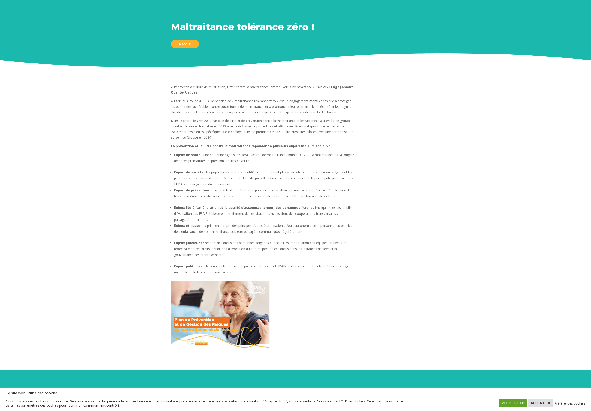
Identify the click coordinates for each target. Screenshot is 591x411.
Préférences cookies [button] (569, 403)
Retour (185, 44)
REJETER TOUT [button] (540, 403)
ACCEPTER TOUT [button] (513, 403)
